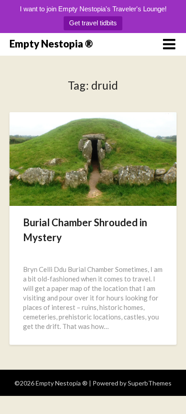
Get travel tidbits (93, 23)
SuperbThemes (150, 383)
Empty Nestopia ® (51, 44)
